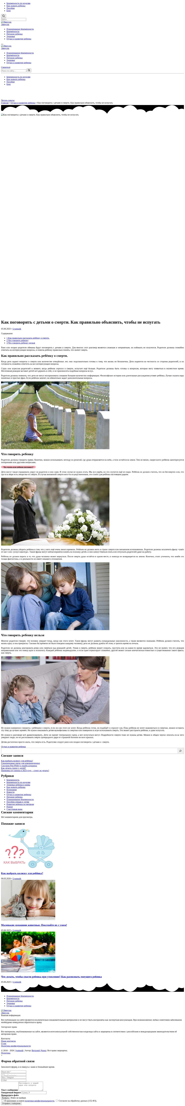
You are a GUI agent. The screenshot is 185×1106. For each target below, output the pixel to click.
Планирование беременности (20, 29)
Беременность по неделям (18, 3)
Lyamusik (17, 329)
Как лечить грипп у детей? (13, 768)
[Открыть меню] (2, 44)
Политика (5, 1053)
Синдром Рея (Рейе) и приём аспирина (19, 766)
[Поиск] (180, 751)
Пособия (10, 8)
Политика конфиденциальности (16, 1046)
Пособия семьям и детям (18, 802)
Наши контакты (8, 1041)
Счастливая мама (14, 809)
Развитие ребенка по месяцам (20, 804)
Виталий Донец (39, 1050)
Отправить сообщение (11, 1103)
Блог (9, 10)
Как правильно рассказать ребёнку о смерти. (28, 338)
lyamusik (19, 1050)
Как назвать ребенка (16, 6)
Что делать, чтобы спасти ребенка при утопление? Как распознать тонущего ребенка (51, 976)
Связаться (5, 67)
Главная (4, 103)
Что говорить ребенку (17, 340)
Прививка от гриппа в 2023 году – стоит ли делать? (25, 770)
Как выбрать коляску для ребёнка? (17, 761)
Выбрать (5, 1098)
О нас (3, 1043)
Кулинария (12, 790)
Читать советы (7, 100)
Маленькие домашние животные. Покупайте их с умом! (34, 925)
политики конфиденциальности (39, 1101)
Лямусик (5, 24)
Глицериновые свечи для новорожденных (20, 763)
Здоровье (11, 36)
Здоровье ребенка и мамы (18, 785)
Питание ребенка (14, 34)
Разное (10, 807)
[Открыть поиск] (3, 16)
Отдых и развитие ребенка (19, 39)
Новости (10, 792)
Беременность (13, 31)
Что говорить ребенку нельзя (21, 343)
